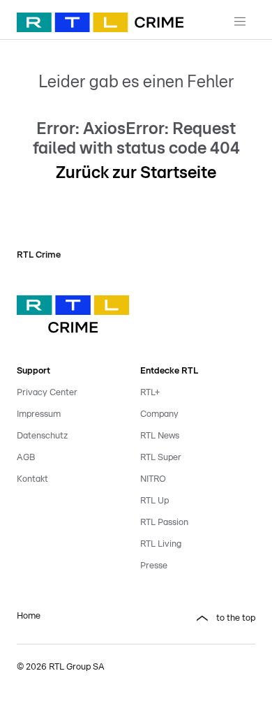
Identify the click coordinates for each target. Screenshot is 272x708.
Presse (153, 565)
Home (28, 616)
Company (159, 414)
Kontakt (32, 479)
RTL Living (160, 544)
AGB (26, 457)
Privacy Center (47, 392)
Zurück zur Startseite (136, 173)
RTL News (159, 436)
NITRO (153, 479)
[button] (197, 618)
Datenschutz (42, 436)
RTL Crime (39, 255)
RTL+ (150, 392)
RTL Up (154, 501)
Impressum (39, 414)
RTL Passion (164, 522)
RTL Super (160, 457)
